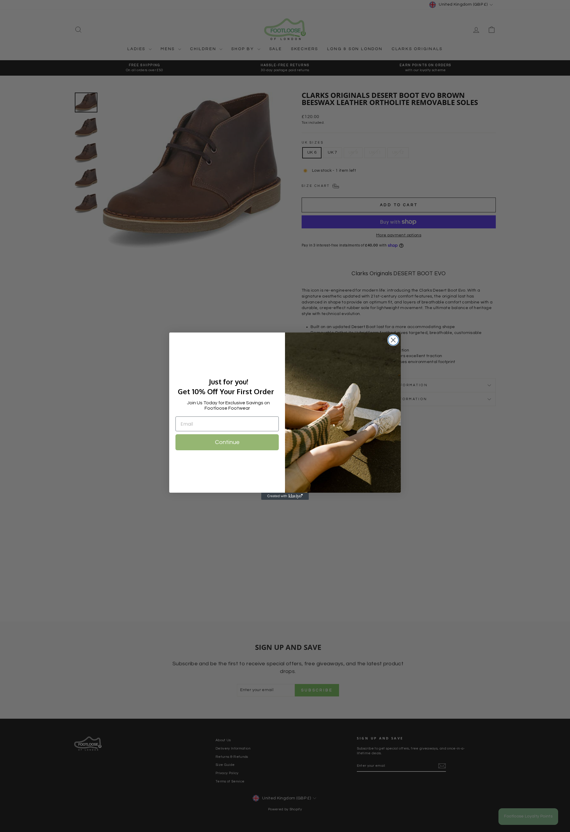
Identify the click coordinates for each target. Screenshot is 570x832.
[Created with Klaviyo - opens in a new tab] (285, 496)
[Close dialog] (393, 340)
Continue (227, 442)
